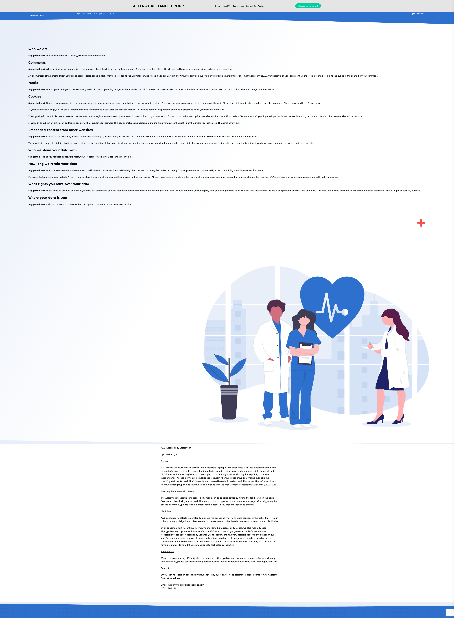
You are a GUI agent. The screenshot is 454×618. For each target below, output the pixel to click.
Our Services (238, 6)
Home (217, 6)
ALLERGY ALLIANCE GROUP (158, 6)
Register (261, 6)
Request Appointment (308, 6)
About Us (226, 6)
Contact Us (251, 6)
